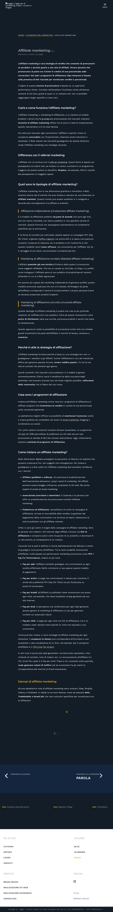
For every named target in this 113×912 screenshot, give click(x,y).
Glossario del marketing (39, 35)
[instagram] (74, 881)
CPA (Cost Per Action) (43, 647)
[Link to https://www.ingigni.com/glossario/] (6, 776)
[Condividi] (66, 712)
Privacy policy (81, 899)
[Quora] (74, 887)
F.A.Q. (76, 893)
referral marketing (58, 162)
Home (21, 35)
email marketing (71, 420)
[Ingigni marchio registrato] (20, 3)
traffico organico (46, 239)
